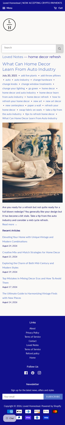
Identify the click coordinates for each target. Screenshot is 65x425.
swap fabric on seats (30, 109)
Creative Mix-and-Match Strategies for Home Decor (31, 252)
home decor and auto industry (19, 92)
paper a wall (34, 105)
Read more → (9, 224)
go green (33, 88)
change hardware (42, 79)
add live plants (29, 75)
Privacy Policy (32, 332)
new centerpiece (15, 105)
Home (32, 357)
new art (37, 100)
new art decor (53, 100)
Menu (9, 8)
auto (8, 79)
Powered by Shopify (51, 406)
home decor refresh (38, 96)
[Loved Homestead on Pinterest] (32, 373)
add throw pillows (51, 75)
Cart (60, 8)
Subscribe (53, 396)
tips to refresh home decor (40, 113)
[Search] (59, 48)
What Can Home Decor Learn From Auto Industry (29, 66)
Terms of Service (33, 337)
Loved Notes (12, 57)
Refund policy (32, 353)
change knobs (10, 83)
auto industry (21, 79)
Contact (32, 341)
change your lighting (13, 88)
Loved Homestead (31, 406)
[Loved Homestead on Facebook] (26, 373)
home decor (48, 88)
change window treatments (36, 83)
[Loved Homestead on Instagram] (39, 373)
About (32, 328)
